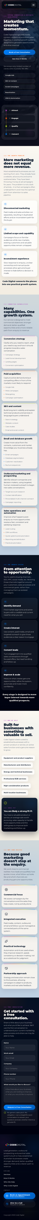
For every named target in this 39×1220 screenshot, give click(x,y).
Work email (8, 1053)
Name (6, 1043)
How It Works (9, 1178)
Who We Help (9, 1182)
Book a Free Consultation (19, 52)
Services (7, 1174)
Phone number (10, 1074)
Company (8, 1064)
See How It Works (19, 59)
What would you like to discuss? (17, 1084)
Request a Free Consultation (19, 1107)
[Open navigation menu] (33, 5)
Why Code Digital (11, 1186)
